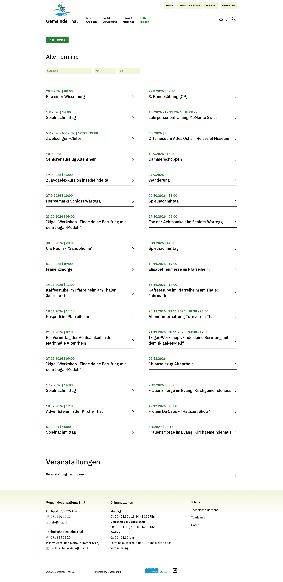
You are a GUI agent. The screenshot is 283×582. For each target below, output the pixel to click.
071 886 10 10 (61, 516)
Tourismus (198, 517)
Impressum (100, 571)
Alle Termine (57, 40)
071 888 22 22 (61, 537)
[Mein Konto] (221, 19)
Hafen (195, 525)
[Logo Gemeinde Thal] (62, 9)
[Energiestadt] (156, 571)
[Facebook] (175, 571)
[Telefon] (227, 19)
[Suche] (234, 19)
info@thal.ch (59, 522)
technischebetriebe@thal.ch (70, 548)
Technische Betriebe (204, 510)
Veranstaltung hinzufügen (65, 474)
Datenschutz (114, 571)
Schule (195, 502)
